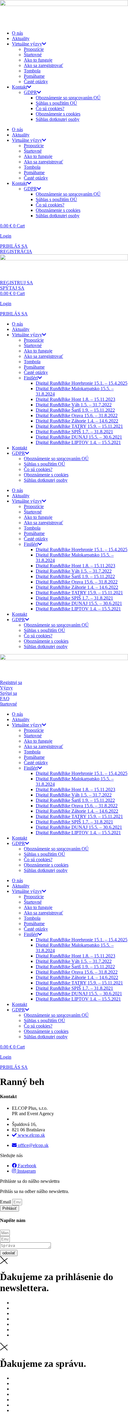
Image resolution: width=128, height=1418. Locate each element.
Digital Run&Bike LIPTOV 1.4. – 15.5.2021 (78, 442)
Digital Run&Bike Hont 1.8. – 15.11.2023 (75, 399)
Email (6, 1201)
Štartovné (33, 54)
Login (5, 235)
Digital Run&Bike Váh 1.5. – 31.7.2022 (74, 404)
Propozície (34, 49)
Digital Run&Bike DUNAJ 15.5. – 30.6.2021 (79, 437)
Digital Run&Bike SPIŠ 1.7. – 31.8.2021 (74, 431)
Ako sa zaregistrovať (43, 65)
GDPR (30, 92)
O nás (17, 33)
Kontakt (19, 86)
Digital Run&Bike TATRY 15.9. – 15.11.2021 (79, 426)
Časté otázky (36, 81)
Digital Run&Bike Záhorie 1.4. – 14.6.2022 (77, 420)
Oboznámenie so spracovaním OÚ (68, 97)
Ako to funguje (38, 60)
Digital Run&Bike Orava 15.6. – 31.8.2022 (77, 415)
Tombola (32, 70)
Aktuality (20, 38)
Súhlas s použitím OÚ (56, 103)
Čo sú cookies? (50, 108)
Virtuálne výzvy (27, 43)
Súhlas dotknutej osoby (57, 119)
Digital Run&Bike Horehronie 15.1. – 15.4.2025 (81, 383)
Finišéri (31, 377)
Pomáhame (34, 76)
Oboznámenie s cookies (58, 113)
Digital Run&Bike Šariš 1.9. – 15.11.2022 (75, 410)
